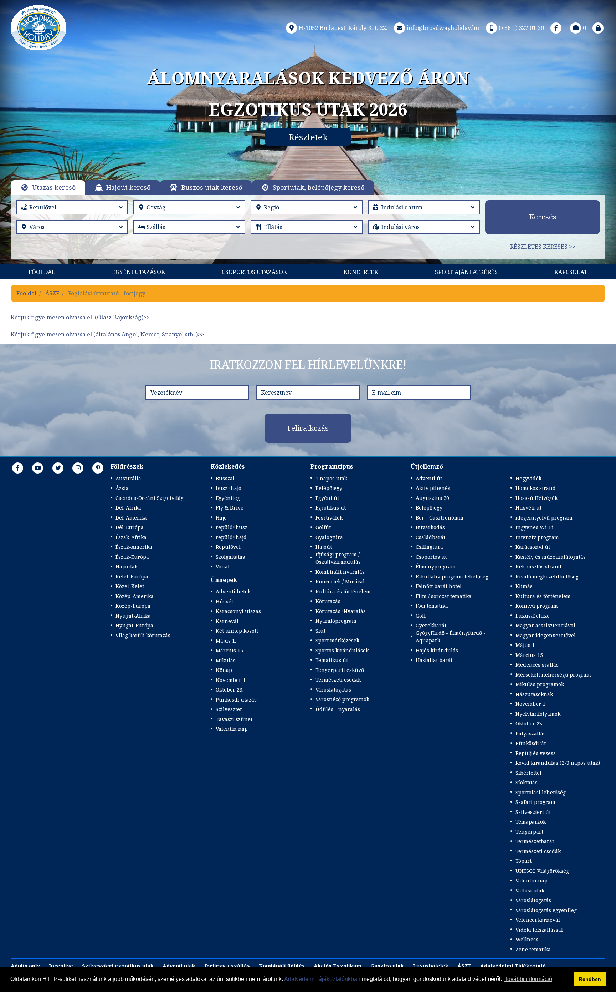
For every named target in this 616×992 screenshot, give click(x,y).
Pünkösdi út (530, 743)
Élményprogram (436, 566)
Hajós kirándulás (437, 650)
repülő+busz (231, 527)
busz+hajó (228, 488)
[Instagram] (78, 468)
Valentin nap (232, 728)
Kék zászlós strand (538, 566)
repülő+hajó (231, 537)
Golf (421, 615)
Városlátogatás (333, 689)
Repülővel (228, 546)
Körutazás (327, 601)
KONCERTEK (361, 272)
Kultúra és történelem (343, 591)
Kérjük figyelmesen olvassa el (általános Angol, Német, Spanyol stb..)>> (107, 334)
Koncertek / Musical (340, 581)
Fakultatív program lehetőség (452, 576)
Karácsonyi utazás (238, 611)
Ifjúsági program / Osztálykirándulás (338, 558)
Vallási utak (529, 890)
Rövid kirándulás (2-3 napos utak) (557, 762)
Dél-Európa (129, 527)
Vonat (223, 566)
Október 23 (528, 723)
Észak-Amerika (133, 546)
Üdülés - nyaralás (337, 709)
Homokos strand (535, 488)
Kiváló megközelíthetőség (547, 576)
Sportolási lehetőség (540, 792)
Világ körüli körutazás (142, 635)
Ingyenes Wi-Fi (534, 527)
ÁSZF (52, 293)
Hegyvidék (528, 478)
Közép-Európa (132, 605)
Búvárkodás (430, 527)
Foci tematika (432, 605)
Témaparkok (530, 821)
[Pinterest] (98, 468)
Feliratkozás (308, 428)
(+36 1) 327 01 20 (521, 28)
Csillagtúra (429, 546)
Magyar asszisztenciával (545, 625)
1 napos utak (331, 478)
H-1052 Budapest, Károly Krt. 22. (343, 28)
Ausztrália (128, 478)
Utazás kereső (54, 187)
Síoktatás (526, 782)
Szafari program (535, 802)
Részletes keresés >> (542, 246)
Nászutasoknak (534, 694)
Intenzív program (537, 537)
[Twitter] (58, 468)
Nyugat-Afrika (133, 615)
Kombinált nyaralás (340, 571)
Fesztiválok (329, 517)
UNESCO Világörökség (542, 870)
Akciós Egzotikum (337, 965)
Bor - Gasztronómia (439, 517)
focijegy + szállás (227, 965)
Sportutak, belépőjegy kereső (318, 187)
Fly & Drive (229, 507)
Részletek (308, 137)
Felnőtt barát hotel (439, 586)
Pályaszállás (530, 733)
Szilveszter (229, 709)
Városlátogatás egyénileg (546, 910)
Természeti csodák (338, 679)
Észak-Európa (132, 556)
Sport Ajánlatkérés (466, 272)
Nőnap (224, 670)
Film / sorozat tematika (444, 596)
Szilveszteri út (533, 812)
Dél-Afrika (128, 507)
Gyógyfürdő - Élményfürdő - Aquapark (451, 636)
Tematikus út (331, 660)
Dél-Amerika (131, 517)
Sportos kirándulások (342, 650)
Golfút (323, 527)
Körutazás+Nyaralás (340, 611)
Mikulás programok (539, 684)
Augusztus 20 (432, 498)
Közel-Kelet (129, 586)
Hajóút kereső (128, 187)
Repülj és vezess (535, 753)
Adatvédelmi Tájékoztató (513, 965)
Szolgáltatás (230, 556)
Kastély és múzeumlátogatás (550, 556)
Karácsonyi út (532, 546)
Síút (320, 630)
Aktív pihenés (433, 488)
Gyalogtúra (329, 537)
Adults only (25, 965)
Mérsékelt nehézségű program (553, 674)
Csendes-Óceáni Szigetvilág (149, 498)
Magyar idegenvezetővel (545, 635)
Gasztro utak (387, 965)
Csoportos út (431, 556)
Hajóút (323, 546)
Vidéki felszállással (539, 929)
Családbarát (430, 537)
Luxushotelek (430, 965)
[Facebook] (556, 28)
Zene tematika (533, 949)
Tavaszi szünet (234, 719)
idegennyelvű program (544, 517)
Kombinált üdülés (282, 965)
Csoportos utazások (254, 272)
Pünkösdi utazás (236, 699)
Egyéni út (327, 498)
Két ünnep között (237, 630)
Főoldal (42, 272)
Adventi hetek (233, 591)
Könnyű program (536, 605)
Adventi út (429, 478)
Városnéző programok (342, 699)
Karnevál (227, 621)
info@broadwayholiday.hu (443, 28)
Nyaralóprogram (335, 620)
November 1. (231, 680)
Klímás (524, 586)
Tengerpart (529, 831)
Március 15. (230, 650)
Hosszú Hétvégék (536, 498)
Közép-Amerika (134, 596)
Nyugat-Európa (134, 625)
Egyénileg (228, 498)
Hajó (221, 517)
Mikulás (226, 660)
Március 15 (529, 655)
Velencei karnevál (537, 919)
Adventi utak (179, 965)
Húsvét (224, 601)
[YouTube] (38, 468)
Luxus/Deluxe (532, 615)
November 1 (530, 703)
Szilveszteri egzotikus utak (118, 965)
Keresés (542, 217)
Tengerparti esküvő (339, 670)
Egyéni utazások (138, 272)
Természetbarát (534, 841)
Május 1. (226, 640)
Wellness (526, 939)
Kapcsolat (570, 272)
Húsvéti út (528, 507)
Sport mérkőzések (337, 640)
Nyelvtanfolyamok (537, 713)
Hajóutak (126, 566)
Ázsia (122, 488)
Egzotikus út (330, 507)
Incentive (61, 965)
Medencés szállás (537, 664)
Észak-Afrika (131, 537)
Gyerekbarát (431, 625)
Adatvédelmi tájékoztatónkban (322, 979)
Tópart (523, 860)
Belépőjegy (328, 488)
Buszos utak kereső (211, 187)
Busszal (225, 478)
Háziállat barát (434, 660)
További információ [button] (528, 979)
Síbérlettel (528, 772)
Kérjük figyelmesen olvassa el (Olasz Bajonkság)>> (80, 317)
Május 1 (525, 645)
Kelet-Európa (131, 576)
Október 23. (229, 689)
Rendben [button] (590, 979)
